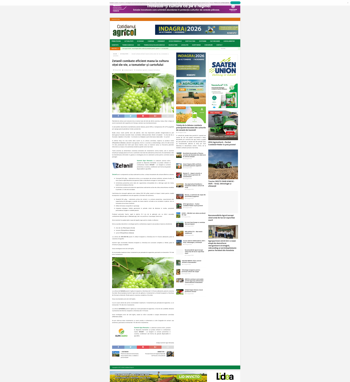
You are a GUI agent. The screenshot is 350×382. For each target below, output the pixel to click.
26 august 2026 (182, 132)
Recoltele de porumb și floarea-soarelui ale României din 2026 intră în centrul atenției (194, 155)
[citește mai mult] (192, 148)
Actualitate (129, 41)
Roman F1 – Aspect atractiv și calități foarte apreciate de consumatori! (192, 175)
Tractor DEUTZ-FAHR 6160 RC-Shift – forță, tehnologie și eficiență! (221, 183)
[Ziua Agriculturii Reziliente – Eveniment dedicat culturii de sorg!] (179, 185)
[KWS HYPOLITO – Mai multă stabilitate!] (179, 233)
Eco (139, 45)
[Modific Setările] (348, 3)
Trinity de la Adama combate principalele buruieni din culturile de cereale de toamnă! (191, 127)
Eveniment (161, 41)
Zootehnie (202, 41)
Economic (140, 41)
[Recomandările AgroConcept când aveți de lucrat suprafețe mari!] (179, 252)
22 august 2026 (190, 284)
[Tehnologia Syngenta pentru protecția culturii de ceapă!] (178, 272)
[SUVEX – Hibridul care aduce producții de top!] (178, 215)
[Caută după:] (229, 48)
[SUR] (223, 78)
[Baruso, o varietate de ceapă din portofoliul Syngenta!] (179, 196)
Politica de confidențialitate (221, 2)
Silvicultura (173, 45)
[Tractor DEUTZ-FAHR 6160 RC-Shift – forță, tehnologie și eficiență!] (179, 242)
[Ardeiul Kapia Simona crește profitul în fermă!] (179, 292)
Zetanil (114, 174)
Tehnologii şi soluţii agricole (154, 45)
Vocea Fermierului (175, 41)
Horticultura (190, 41)
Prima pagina (116, 41)
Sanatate (115, 45)
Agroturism (196, 45)
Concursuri (208, 45)
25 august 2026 (190, 189)
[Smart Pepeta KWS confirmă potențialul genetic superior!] (179, 166)
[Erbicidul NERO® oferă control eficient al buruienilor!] (178, 262)
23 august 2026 (190, 255)
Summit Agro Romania (144, 161)
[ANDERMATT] (223, 107)
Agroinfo (144, 70)
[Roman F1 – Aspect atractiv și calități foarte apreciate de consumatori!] (179, 175)
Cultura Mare (215, 41)
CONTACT (219, 45)
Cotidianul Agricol (128, 70)
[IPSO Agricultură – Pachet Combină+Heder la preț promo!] (179, 206)
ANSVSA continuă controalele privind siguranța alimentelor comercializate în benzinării (194, 280)
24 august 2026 (190, 226)
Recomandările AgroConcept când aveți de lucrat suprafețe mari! (194, 251)
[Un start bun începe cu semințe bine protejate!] (179, 224)
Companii (151, 41)
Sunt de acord (235, 2)
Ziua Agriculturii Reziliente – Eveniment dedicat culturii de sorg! (194, 185)
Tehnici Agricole (128, 45)
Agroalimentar (229, 41)
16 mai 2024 (117, 70)
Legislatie (184, 45)
